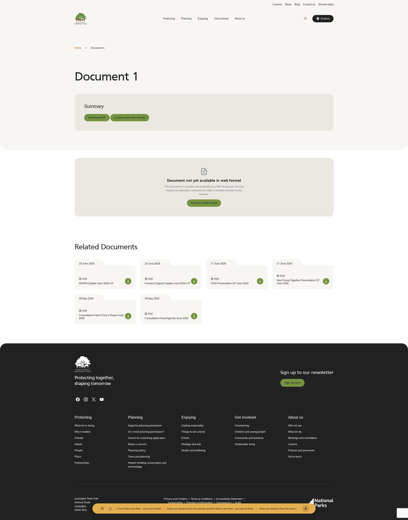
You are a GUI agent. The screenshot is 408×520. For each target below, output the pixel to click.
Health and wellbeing (193, 450)
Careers (277, 4)
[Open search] (305, 19)
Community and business (249, 438)
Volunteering (242, 425)
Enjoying (203, 18)
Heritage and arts (191, 444)
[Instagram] (86, 399)
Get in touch (295, 456)
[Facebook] (78, 399)
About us (240, 18)
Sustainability (175, 502)
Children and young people (250, 431)
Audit (238, 502)
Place (78, 456)
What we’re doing (84, 425)
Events (185, 438)
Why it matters (83, 431)
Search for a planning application (146, 438)
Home (78, 48)
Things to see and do (193, 431)
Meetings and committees (302, 438)
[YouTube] (101, 399)
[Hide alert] (102, 508)
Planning (186, 18)
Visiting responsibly (192, 425)
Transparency (224, 502)
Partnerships (82, 462)
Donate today (326, 4)
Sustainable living (245, 444)
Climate (79, 438)
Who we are (295, 425)
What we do (295, 431)
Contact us (309, 4)
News (288, 4)
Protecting (169, 18)
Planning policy (137, 450)
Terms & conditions (201, 499)
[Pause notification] (305, 508)
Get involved (221, 18)
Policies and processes (301, 450)
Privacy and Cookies (175, 499)
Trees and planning (139, 456)
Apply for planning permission (145, 425)
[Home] (81, 19)
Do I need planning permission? (146, 431)
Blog (297, 4)
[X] (94, 399)
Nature (78, 444)
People (79, 450)
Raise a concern (137, 444)
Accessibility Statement (229, 499)
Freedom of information (199, 502)
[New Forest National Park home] (83, 364)
